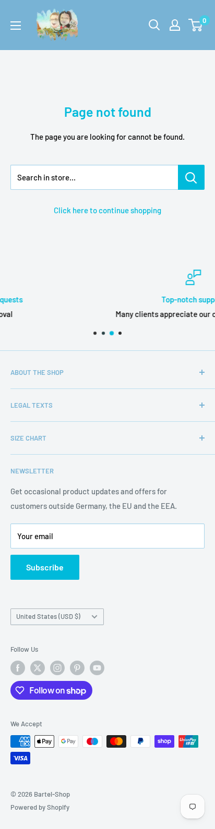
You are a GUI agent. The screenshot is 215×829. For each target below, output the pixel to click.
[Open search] (154, 25)
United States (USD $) (48, 616)
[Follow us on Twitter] (37, 668)
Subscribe (45, 567)
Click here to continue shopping (107, 210)
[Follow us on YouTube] (97, 668)
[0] (195, 25)
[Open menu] (15, 25)
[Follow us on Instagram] (57, 668)
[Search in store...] (191, 177)
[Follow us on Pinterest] (77, 668)
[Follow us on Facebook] (17, 668)
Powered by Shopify (39, 807)
